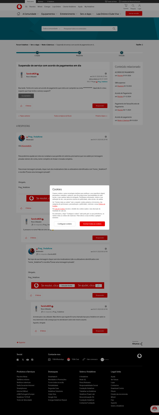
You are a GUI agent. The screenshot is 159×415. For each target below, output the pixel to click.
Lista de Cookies (60, 209)
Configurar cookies (65, 224)
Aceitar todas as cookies (92, 224)
